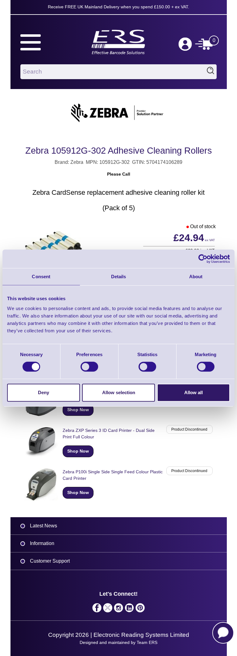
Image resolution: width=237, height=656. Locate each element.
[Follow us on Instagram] (118, 609)
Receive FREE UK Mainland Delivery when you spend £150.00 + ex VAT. (118, 6)
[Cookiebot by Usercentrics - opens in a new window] (203, 258)
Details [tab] (118, 276)
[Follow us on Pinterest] (140, 609)
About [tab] (196, 276)
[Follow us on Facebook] (97, 609)
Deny (43, 392)
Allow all (193, 392)
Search (210, 71)
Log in (185, 44)
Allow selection (118, 392)
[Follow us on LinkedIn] (129, 609)
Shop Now (78, 409)
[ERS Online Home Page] (118, 39)
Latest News (43, 525)
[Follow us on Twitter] (107, 609)
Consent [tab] (41, 276)
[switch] (89, 367)
